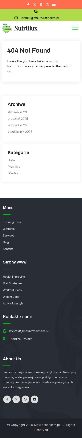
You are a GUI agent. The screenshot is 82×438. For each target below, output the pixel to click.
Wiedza (13, 173)
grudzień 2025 (18, 119)
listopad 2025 (17, 125)
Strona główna (12, 222)
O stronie (9, 229)
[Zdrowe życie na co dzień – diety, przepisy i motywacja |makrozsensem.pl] (20, 28)
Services (8, 235)
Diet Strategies (12, 283)
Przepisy (14, 167)
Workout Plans (12, 290)
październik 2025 (20, 132)
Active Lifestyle (13, 303)
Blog (6, 242)
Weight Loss (11, 297)
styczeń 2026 (17, 112)
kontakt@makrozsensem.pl (39, 18)
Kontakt (8, 249)
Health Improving (14, 276)
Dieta (11, 160)
